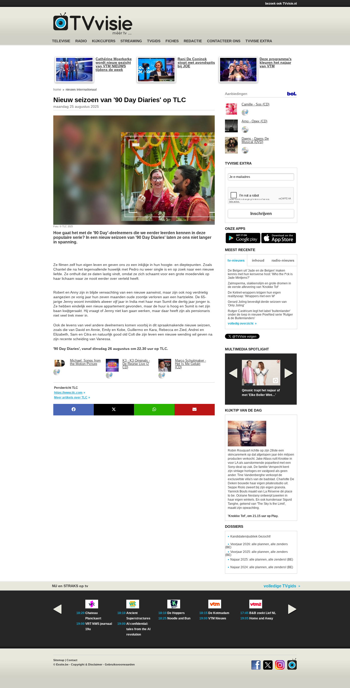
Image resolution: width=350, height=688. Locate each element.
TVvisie (292, 664)
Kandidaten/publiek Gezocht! (250, 536)
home (57, 89)
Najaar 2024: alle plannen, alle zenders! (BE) (261, 567)
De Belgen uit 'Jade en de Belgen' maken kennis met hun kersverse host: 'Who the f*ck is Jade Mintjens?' (260, 274)
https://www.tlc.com (68, 392)
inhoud (258, 260)
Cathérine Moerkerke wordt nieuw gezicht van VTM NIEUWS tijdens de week (114, 64)
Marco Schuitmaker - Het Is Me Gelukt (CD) (190, 364)
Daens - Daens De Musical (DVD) (255, 140)
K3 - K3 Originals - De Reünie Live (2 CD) (136, 364)
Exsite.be (62, 664)
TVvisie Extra (258, 41)
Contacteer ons (223, 41)
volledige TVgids (280, 586)
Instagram (280, 664)
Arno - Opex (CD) (254, 121)
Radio (81, 41)
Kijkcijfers (103, 41)
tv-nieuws (236, 260)
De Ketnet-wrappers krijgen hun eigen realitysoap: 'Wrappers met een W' (254, 294)
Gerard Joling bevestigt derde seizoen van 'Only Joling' (257, 303)
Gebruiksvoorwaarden (120, 664)
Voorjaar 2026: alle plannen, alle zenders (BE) (256, 545)
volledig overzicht (240, 323)
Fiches (172, 41)
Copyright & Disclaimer (86, 664)
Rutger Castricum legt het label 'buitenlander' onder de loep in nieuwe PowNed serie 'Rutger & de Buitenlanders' (260, 314)
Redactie (193, 41)
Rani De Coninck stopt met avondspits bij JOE (196, 62)
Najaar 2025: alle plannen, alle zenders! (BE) (261, 559)
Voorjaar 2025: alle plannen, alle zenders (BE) (256, 553)
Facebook (256, 664)
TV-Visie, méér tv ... (92, 23)
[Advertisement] (94, 256)
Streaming (131, 41)
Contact (72, 660)
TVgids (153, 41)
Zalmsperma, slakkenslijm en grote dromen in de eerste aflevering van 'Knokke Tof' (259, 285)
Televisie (61, 41)
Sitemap (58, 660)
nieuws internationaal (81, 89)
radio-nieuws (283, 260)
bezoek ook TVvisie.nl (281, 3)
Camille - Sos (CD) (255, 104)
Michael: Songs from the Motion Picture (85, 362)
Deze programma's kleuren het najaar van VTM (276, 62)
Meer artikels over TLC (70, 397)
